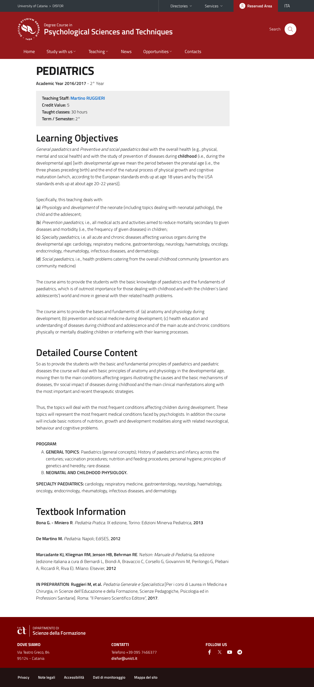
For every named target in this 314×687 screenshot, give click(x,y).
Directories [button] (179, 6)
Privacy (23, 677)
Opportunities (156, 51)
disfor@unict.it (124, 658)
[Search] (290, 29)
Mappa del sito (145, 677)
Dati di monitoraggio (109, 677)
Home (29, 51)
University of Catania (33, 5)
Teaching (97, 51)
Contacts (193, 51)
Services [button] (211, 6)
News (126, 51)
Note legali (46, 677)
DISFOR (58, 5)
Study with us (59, 51)
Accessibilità (74, 677)
